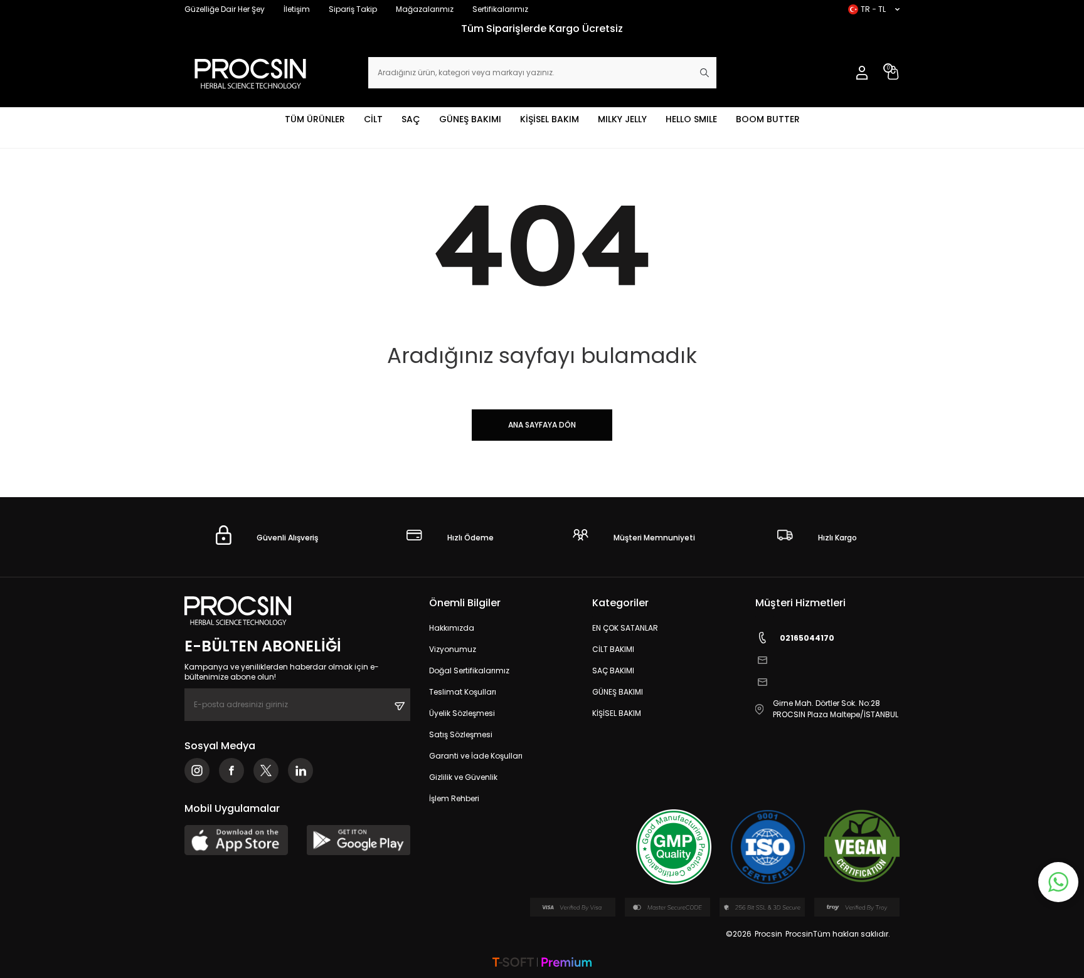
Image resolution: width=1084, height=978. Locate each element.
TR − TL (873, 9)
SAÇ (410, 119)
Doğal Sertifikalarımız (469, 670)
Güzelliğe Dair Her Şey (224, 9)
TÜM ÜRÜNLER (315, 119)
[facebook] (231, 770)
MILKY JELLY (622, 119)
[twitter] (266, 770)
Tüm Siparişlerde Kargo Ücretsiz (542, 28)
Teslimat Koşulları (462, 691)
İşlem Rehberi (454, 798)
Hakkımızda (451, 628)
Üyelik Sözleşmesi (462, 713)
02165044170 (807, 638)
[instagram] (197, 770)
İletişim (297, 9)
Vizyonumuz (452, 649)
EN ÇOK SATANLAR (625, 628)
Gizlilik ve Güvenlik (463, 777)
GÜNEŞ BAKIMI (470, 119)
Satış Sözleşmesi (460, 734)
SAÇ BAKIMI (613, 670)
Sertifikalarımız (500, 9)
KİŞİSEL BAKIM (549, 119)
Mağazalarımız (425, 9)
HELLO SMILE (691, 119)
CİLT (373, 119)
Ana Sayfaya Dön (542, 424)
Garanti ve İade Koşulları (476, 755)
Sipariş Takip (353, 9)
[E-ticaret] (542, 963)
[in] (300, 770)
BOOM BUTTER (768, 119)
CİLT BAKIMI (613, 649)
